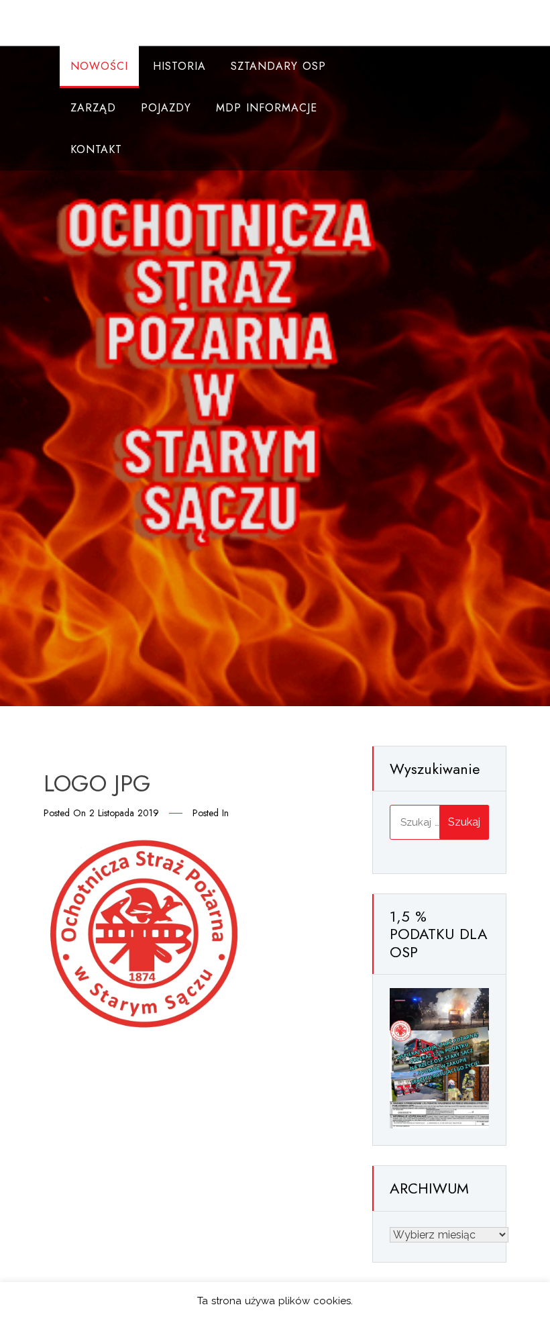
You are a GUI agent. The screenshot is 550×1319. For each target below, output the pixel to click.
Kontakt (96, 149)
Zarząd (93, 107)
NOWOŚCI (99, 66)
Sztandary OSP (278, 66)
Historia (179, 66)
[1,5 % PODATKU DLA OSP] (439, 1057)
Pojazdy (166, 107)
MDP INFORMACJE (266, 107)
